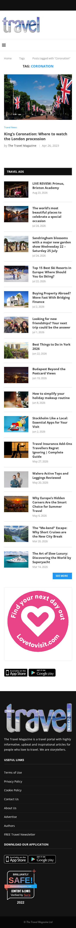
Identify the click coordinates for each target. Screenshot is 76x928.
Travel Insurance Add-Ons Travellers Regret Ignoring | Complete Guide (52, 450)
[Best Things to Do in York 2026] (16, 350)
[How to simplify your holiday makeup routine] (16, 399)
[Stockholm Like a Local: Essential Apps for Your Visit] (16, 424)
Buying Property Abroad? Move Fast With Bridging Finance (51, 297)
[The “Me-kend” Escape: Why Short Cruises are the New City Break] (16, 534)
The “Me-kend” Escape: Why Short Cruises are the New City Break (49, 532)
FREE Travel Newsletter (19, 834)
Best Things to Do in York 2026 (51, 346)
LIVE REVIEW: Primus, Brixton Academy (48, 185)
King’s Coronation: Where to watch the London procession (35, 136)
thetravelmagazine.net (20, 886)
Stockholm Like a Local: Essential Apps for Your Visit (50, 422)
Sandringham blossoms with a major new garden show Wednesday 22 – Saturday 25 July (51, 244)
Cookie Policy (12, 790)
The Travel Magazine (22, 145)
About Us (10, 808)
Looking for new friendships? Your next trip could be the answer (51, 323)
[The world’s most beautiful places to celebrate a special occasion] (16, 214)
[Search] (72, 45)
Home (8, 58)
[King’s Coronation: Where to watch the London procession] (38, 97)
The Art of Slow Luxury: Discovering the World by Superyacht (51, 557)
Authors (9, 826)
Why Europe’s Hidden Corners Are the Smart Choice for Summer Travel (49, 504)
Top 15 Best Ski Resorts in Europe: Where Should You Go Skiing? (51, 272)
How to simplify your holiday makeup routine (51, 395)
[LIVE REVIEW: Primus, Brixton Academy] (16, 189)
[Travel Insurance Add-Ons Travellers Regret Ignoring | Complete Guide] (16, 450)
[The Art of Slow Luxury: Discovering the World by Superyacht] (16, 559)
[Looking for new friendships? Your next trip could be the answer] (16, 325)
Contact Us (11, 799)
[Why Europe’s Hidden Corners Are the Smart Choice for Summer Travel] (16, 504)
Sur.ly (27, 895)
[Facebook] (19, 5)
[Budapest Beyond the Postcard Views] (16, 375)
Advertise (10, 817)
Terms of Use (13, 772)
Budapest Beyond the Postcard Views (48, 371)
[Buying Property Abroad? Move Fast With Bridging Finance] (16, 299)
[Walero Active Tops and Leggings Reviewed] (16, 479)
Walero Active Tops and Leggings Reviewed (50, 475)
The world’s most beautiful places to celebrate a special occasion (46, 214)
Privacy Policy (13, 781)
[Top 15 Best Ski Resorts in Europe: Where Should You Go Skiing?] (16, 274)
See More (62, 576)
